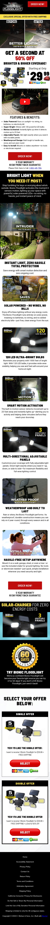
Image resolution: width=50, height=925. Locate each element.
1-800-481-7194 (35, 168)
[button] (37, 4)
